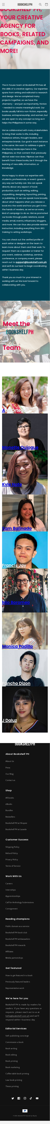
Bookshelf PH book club (16, 933)
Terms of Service (13, 866)
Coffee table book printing (17, 1074)
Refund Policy (12, 853)
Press (8, 768)
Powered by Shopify (31, 1115)
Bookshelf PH (21, 1115)
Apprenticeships (13, 896)
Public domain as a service (17, 926)
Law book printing (14, 1080)
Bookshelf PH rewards (15, 945)
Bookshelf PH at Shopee (16, 823)
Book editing (11, 1055)
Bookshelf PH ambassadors (18, 939)
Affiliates (9, 952)
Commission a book (14, 1042)
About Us (10, 761)
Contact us (10, 780)
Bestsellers (10, 817)
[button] (3, 4)
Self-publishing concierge (17, 1036)
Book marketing (13, 1067)
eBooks (9, 804)
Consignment (12, 909)
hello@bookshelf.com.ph (18, 1016)
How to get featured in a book (19, 975)
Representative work (15, 988)
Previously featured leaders (18, 982)
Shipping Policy (12, 847)
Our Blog (10, 774)
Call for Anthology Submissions (20, 902)
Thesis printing (12, 1086)
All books (10, 798)
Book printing (12, 1061)
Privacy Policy (12, 860)
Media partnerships (14, 958)
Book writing (11, 1048)
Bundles (9, 810)
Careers (9, 884)
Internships (11, 890)
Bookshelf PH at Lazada (16, 829)
